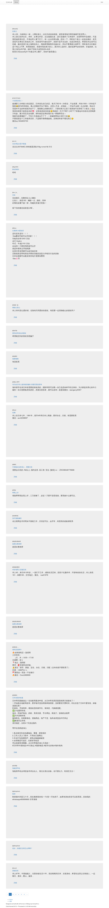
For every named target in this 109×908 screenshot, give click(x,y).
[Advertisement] (54, 12)
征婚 (13, 412)
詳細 (15, 58)
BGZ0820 (15, 169)
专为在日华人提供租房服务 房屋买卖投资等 (27, 384)
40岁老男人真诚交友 (19, 569)
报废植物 (15, 359)
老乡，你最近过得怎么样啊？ (22, 848)
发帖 (102, 2)
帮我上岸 (15, 492)
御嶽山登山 (16, 307)
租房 (13, 794)
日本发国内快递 (17, 697)
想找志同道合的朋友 (19, 333)
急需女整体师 (17, 544)
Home (16, 2)
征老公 (14, 31)
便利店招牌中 (17, 649)
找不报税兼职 (17, 518)
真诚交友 (15, 870)
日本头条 (9, 2)
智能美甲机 (16, 768)
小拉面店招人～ (17, 100)
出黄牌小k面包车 (18, 230)
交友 (13, 195)
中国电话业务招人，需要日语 (22, 467)
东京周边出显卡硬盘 (19, 144)
